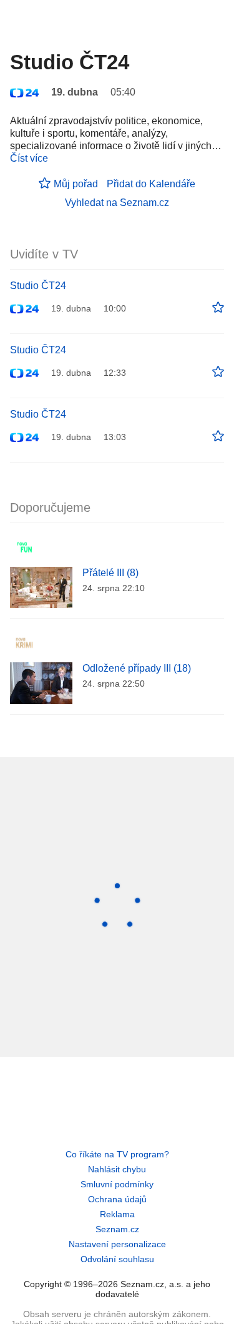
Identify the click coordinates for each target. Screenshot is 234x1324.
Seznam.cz (117, 1229)
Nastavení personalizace (117, 1244)
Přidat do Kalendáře (151, 184)
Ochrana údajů (117, 1199)
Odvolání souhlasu (117, 1259)
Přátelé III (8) (110, 572)
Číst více (29, 158)
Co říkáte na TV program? (117, 1154)
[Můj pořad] (218, 308)
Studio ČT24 (38, 285)
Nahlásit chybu (117, 1169)
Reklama (117, 1214)
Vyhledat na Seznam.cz (117, 202)
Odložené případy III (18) (136, 668)
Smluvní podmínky (117, 1184)
